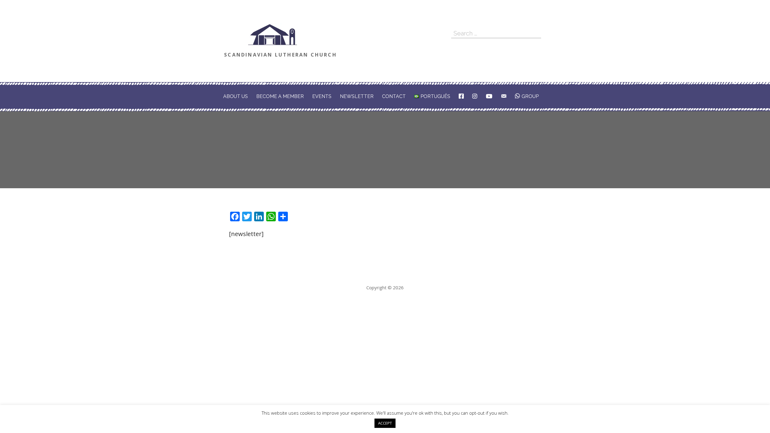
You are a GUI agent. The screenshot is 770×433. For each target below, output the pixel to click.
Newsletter (357, 96)
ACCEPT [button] (385, 423)
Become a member (280, 96)
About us (235, 96)
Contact (394, 96)
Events (321, 96)
